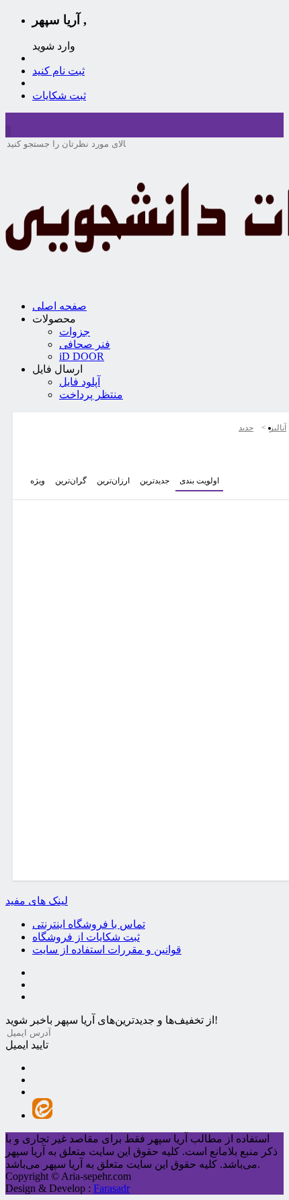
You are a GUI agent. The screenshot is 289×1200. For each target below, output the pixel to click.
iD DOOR (81, 356)
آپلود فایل (79, 381)
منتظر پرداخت (91, 394)
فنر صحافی (84, 344)
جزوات (74, 331)
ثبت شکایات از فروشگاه (86, 937)
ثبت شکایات (59, 95)
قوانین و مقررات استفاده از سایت (106, 949)
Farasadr (111, 1188)
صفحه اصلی (59, 306)
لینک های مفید (36, 900)
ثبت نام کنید (58, 70)
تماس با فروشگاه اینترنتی (88, 924)
